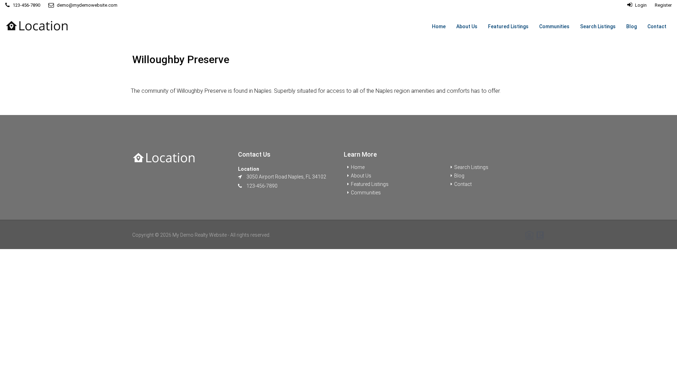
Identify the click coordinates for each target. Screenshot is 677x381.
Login (640, 5)
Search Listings (598, 26)
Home (439, 26)
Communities (554, 26)
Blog (631, 26)
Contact (656, 26)
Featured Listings (508, 26)
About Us (466, 26)
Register (663, 5)
